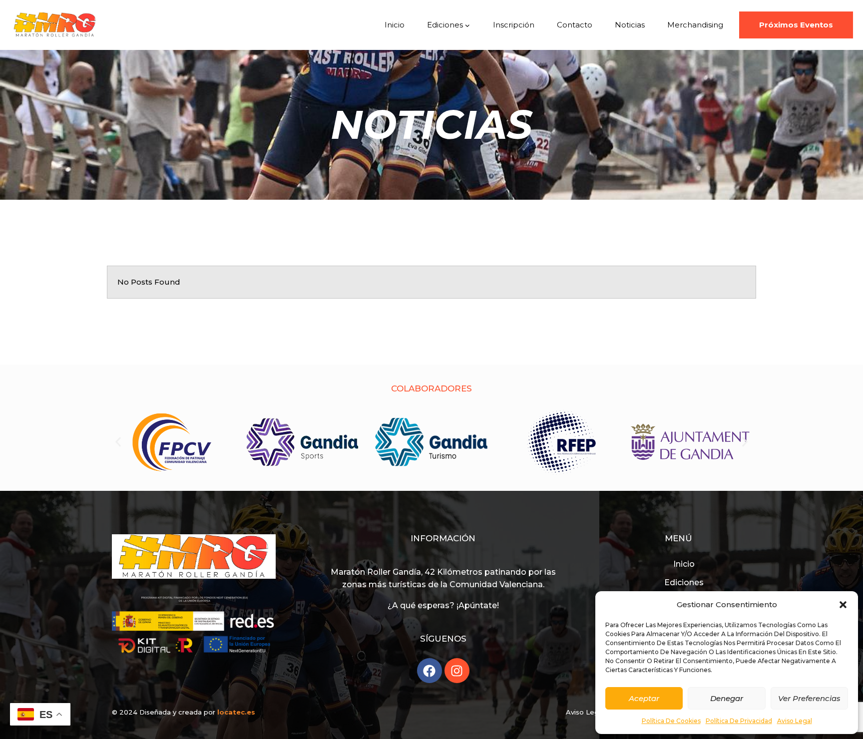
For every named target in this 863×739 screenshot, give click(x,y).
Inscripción (513, 24)
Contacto (574, 24)
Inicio (395, 24)
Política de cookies (671, 721)
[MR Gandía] (55, 24)
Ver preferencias (809, 698)
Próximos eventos (796, 24)
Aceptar (644, 698)
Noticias (630, 24)
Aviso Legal (794, 721)
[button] (843, 605)
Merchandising (695, 24)
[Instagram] (456, 670)
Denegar (726, 698)
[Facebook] (429, 670)
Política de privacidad (739, 721)
